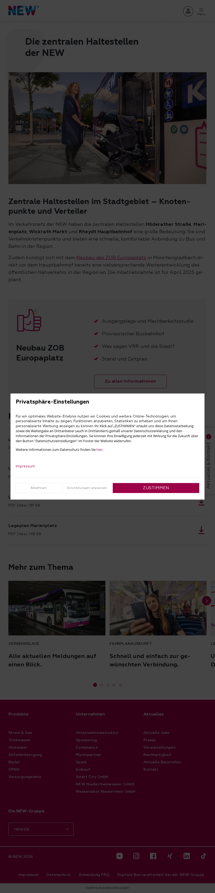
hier (99, 449)
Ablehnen (38, 487)
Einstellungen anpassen (87, 487)
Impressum (25, 466)
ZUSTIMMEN (156, 488)
